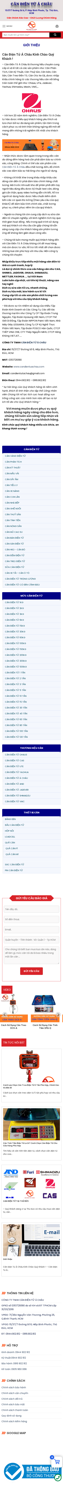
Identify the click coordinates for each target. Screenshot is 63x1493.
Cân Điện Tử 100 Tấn (16, 731)
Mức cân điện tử (31, 595)
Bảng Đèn (10, 819)
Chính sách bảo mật (13, 1404)
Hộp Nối (9, 830)
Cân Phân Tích (13, 461)
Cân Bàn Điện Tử (14, 537)
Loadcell (10, 836)
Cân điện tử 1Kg (14, 602)
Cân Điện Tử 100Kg (15, 643)
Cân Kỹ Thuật (13, 467)
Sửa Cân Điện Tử (14, 567)
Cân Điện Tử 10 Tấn (16, 695)
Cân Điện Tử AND (14, 783)
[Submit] (55, 34)
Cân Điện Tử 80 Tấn (16, 725)
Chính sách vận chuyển (14, 1393)
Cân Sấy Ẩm (11, 479)
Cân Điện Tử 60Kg (15, 637)
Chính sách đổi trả (11, 1399)
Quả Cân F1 (12, 848)
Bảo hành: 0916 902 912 (14, 1363)
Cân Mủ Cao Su (14, 532)
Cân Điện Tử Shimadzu (17, 795)
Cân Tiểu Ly (11, 485)
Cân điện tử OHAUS (16, 754)
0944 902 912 (18, 1357)
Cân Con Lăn (12, 496)
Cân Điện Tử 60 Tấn (16, 719)
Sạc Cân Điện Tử (14, 864)
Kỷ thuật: (6, 1357)
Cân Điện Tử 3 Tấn (15, 684)
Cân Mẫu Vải (12, 473)
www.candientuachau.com (29, 366)
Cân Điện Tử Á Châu (16, 778)
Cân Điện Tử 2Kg (14, 608)
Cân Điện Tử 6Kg (14, 619)
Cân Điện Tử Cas (14, 760)
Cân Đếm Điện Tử (14, 555)
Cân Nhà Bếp (12, 502)
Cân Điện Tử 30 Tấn (16, 707)
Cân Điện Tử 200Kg (16, 655)
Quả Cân (10, 842)
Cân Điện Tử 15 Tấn (16, 701)
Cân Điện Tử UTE (14, 766)
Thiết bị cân (31, 812)
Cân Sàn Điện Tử (14, 543)
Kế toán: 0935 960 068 (14, 1369)
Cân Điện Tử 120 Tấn (16, 736)
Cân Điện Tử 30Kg (15, 631)
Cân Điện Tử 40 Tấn (16, 713)
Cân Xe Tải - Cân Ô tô (17, 572)
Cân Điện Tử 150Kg (15, 649)
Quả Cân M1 (12, 854)
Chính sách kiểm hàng (14, 1421)
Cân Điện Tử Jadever (17, 789)
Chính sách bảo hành (13, 1387)
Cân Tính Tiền (12, 520)
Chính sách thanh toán (14, 1410)
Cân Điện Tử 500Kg (16, 666)
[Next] (58, 1014)
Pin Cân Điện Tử (14, 870)
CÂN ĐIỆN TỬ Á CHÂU (33, 342)
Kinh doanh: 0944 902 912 (15, 1352)
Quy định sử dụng (11, 1415)
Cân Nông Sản (13, 526)
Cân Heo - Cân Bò (15, 549)
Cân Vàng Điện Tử (15, 455)
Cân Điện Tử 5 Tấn (15, 690)
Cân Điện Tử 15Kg (15, 625)
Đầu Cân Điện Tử (14, 825)
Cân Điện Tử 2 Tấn (15, 678)
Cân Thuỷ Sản (13, 514)
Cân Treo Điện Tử (15, 561)
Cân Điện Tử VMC (15, 801)
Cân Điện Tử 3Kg (14, 614)
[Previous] (5, 1014)
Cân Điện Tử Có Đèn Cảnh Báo (22, 584)
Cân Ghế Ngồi (13, 508)
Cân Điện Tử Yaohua (17, 772)
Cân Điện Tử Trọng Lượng (20, 578)
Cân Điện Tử (31, 449)
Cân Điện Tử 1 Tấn (15, 672)
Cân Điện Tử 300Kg (16, 660)
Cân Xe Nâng (12, 491)
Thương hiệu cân (31, 748)
